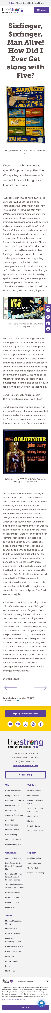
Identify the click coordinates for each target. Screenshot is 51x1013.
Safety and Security (13, 839)
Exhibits (31, 785)
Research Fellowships (14, 897)
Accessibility (10, 820)
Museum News (11, 929)
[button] (47, 982)
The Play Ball (32, 868)
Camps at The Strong (14, 815)
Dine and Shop (11, 834)
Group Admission (12, 795)
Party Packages (11, 825)
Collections (11, 852)
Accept (25, 1007)
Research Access (12, 892)
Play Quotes (10, 971)
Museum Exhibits (34, 790)
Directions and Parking (14, 800)
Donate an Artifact (12, 902)
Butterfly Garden (34, 826)
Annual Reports (11, 961)
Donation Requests (13, 844)
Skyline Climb (32, 816)
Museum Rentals (12, 830)
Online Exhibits (33, 795)
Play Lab (30, 821)
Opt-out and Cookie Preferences (13, 1000)
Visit (7, 785)
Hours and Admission (14, 790)
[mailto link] (48, 329)
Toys (16, 700)
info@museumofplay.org (25, 765)
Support (31, 852)
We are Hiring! (25, 774)
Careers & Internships (14, 946)
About (8, 915)
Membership (10, 810)
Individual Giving (34, 858)
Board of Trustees (12, 933)
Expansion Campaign (36, 873)
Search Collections (13, 858)
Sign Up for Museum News (25, 713)
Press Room (10, 956)
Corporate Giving (34, 863)
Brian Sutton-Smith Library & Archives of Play (13, 866)
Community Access (13, 951)
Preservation (10, 907)
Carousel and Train (35, 831)
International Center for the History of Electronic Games (13, 877)
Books (7, 966)
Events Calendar (12, 805)
